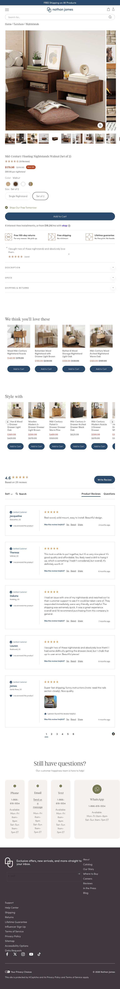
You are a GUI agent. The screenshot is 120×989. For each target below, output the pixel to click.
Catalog (87, 864)
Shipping (10, 912)
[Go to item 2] (21, 139)
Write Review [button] (105, 479)
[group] (21, 477)
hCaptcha (34, 977)
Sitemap (10, 940)
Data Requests (13, 950)
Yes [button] (67, 524)
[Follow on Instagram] (23, 954)
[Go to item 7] (77, 139)
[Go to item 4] (44, 139)
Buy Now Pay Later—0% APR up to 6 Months (60, 2)
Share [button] (80, 524)
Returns (9, 917)
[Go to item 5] (55, 139)
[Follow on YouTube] (31, 954)
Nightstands (32, 23)
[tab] (91, 494)
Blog (85, 892)
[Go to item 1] (10, 139)
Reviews (87, 883)
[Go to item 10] (111, 139)
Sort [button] (7, 493)
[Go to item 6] (66, 139)
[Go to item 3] (33, 139)
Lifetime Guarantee (16, 922)
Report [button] (73, 524)
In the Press (89, 888)
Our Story (88, 869)
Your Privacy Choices (21, 972)
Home (8, 23)
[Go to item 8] (89, 139)
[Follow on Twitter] (15, 954)
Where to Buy (90, 873)
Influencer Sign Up (15, 926)
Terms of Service (14, 931)
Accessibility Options (16, 945)
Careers (87, 878)
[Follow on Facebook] (7, 954)
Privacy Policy (13, 936)
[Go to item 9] (100, 139)
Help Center (12, 907)
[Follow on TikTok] (39, 954)
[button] (60, 161)
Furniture (19, 23)
